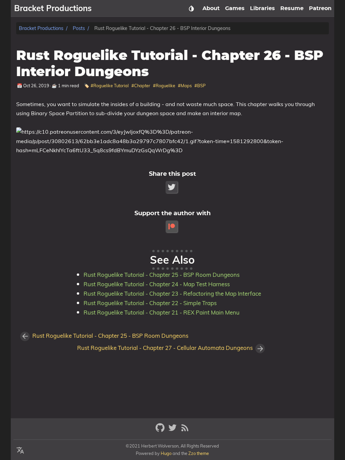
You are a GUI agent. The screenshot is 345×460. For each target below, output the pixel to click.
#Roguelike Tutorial (110, 85)
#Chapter (140, 85)
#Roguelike (164, 85)
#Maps (185, 85)
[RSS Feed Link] (185, 430)
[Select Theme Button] (191, 8)
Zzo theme (198, 453)
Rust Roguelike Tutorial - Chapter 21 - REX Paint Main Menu (162, 312)
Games (235, 8)
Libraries (262, 8)
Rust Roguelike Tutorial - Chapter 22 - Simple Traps (150, 302)
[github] (161, 430)
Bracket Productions (41, 28)
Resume (292, 8)
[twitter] (173, 430)
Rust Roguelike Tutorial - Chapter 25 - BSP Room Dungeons (162, 274)
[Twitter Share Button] (172, 187)
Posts (79, 28)
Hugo (166, 453)
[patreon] (172, 226)
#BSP (200, 85)
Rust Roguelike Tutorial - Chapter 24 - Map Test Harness (157, 284)
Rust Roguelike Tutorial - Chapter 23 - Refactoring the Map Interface (172, 293)
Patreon (320, 8)
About (211, 8)
